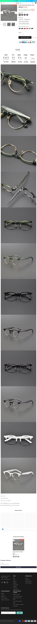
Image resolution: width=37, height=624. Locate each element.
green (15, 556)
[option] (9, 12)
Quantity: (19, 32)
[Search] (4, 3)
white (13, 556)
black (18, 556)
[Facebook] (2, 582)
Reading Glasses (27, 19)
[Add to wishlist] (33, 37)
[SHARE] (35, 37)
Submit (19, 612)
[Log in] (32, 3)
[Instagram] (5, 582)
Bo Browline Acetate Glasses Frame (18, 552)
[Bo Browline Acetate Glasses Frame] (18, 544)
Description (18, 49)
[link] (6, 529)
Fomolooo (5, 621)
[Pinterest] (7, 582)
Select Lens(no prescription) (23, 21)
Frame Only (21, 19)
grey (17, 556)
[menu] (1, 3)
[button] (2, 12)
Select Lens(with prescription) (24, 23)
